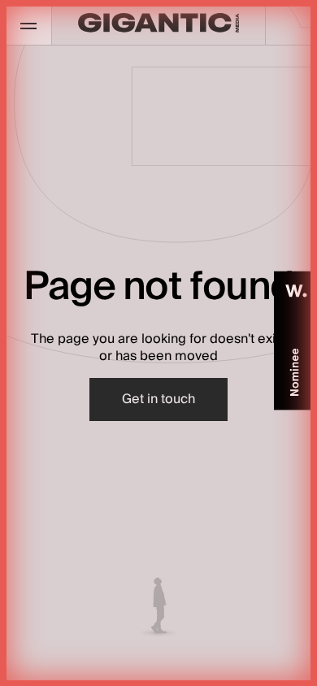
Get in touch (158, 399)
